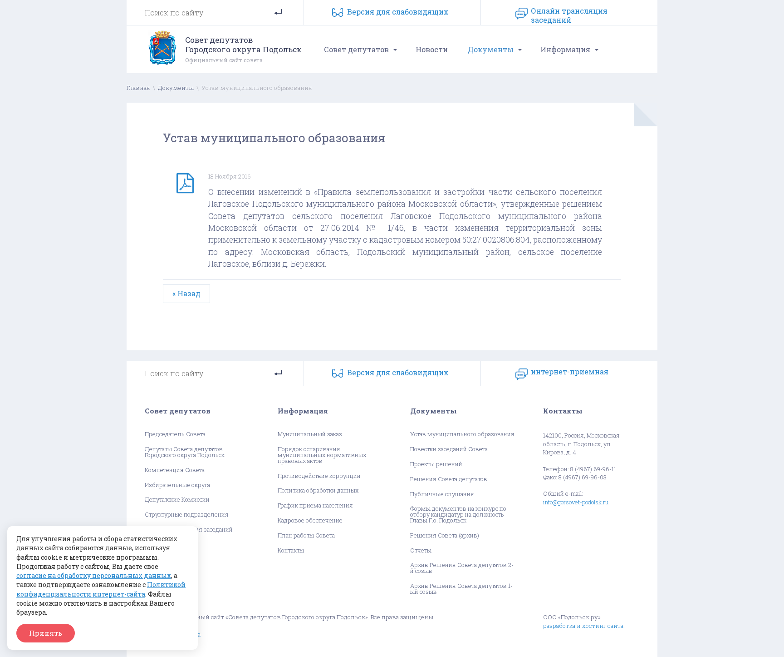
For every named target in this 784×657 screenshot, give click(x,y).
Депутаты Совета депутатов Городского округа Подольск (185, 452)
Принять (45, 632)
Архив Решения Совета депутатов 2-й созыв (462, 568)
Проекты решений (436, 464)
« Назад (186, 293)
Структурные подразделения (187, 515)
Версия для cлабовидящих (398, 11)
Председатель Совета (175, 434)
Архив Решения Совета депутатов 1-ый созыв (461, 589)
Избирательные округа (177, 485)
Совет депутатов (356, 49)
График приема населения (315, 505)
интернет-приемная (569, 371)
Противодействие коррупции (319, 476)
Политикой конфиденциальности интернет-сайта (101, 589)
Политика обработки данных (318, 490)
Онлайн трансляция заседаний (569, 13)
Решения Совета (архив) (444, 535)
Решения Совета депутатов (448, 479)
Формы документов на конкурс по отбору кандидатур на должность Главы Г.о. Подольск (458, 514)
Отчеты (420, 550)
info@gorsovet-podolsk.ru (575, 502)
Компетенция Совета (175, 470)
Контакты (291, 550)
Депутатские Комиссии (177, 500)
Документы (491, 49)
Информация (565, 49)
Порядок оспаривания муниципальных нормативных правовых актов (322, 454)
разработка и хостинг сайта (583, 626)
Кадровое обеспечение (310, 520)
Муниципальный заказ (310, 434)
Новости (432, 49)
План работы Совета (306, 535)
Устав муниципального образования (462, 434)
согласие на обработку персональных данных (93, 575)
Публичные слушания (442, 494)
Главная (138, 88)
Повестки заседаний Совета (449, 449)
